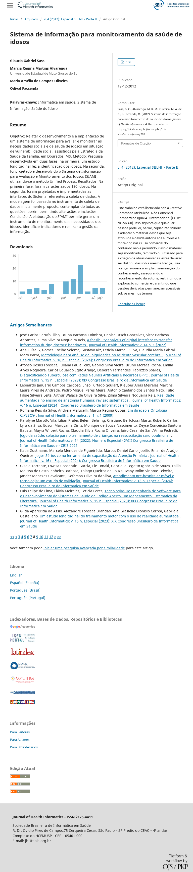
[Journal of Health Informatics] (22, 627)
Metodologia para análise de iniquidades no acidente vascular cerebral (102, 355)
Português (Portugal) (27, 597)
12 (51, 536)
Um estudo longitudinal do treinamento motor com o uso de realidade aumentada (110, 516)
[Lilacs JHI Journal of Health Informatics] (22, 668)
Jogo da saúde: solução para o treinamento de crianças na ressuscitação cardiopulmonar (95, 435)
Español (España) (24, 582)
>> (59, 536)
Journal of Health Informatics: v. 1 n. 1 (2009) (75, 415)
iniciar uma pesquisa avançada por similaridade (84, 548)
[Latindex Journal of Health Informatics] (22, 654)
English (16, 575)
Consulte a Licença (131, 304)
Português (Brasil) (25, 590)
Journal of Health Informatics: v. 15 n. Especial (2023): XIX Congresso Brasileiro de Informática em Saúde (99, 377)
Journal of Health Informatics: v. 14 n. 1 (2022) (127, 345)
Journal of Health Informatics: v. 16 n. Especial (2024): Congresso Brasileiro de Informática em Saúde (100, 357)
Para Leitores (20, 732)
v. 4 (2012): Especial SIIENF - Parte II (70, 19)
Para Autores (19, 739)
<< (12, 536)
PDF (128, 62)
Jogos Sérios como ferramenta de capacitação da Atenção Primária (91, 455)
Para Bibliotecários (24, 747)
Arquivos (31, 19)
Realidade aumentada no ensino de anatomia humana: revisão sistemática (97, 398)
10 (41, 536)
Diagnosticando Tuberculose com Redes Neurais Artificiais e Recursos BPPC (84, 375)
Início (14, 19)
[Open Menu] (10, 5)
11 (46, 536)
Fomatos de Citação (136, 143)
